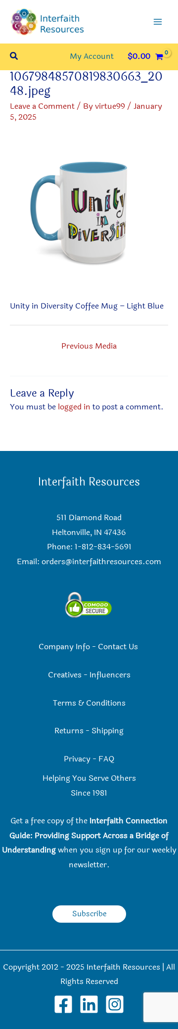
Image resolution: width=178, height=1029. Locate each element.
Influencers (110, 675)
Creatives (65, 675)
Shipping (107, 731)
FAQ (106, 759)
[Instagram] (115, 1004)
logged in (74, 407)
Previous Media (89, 346)
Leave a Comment (42, 106)
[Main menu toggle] (157, 21)
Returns (69, 731)
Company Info (64, 647)
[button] (14, 57)
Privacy (77, 759)
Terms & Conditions (89, 703)
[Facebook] (63, 1004)
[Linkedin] (89, 1004)
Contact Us (119, 647)
